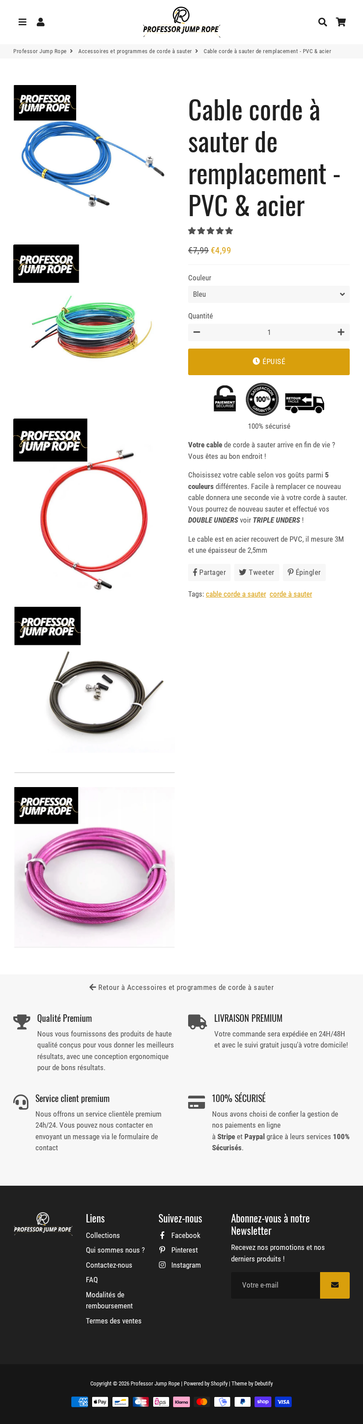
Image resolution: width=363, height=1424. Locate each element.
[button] (211, 230)
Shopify (219, 1383)
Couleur (199, 277)
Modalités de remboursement (109, 1300)
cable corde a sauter (236, 594)
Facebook (185, 1235)
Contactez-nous (109, 1265)
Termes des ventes (114, 1320)
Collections (103, 1235)
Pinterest (184, 1250)
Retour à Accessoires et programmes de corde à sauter (185, 987)
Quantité (200, 315)
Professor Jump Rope (40, 51)
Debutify (264, 1383)
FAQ (92, 1279)
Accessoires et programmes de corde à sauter (135, 51)
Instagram (185, 1265)
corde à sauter (291, 594)
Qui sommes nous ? (115, 1250)
